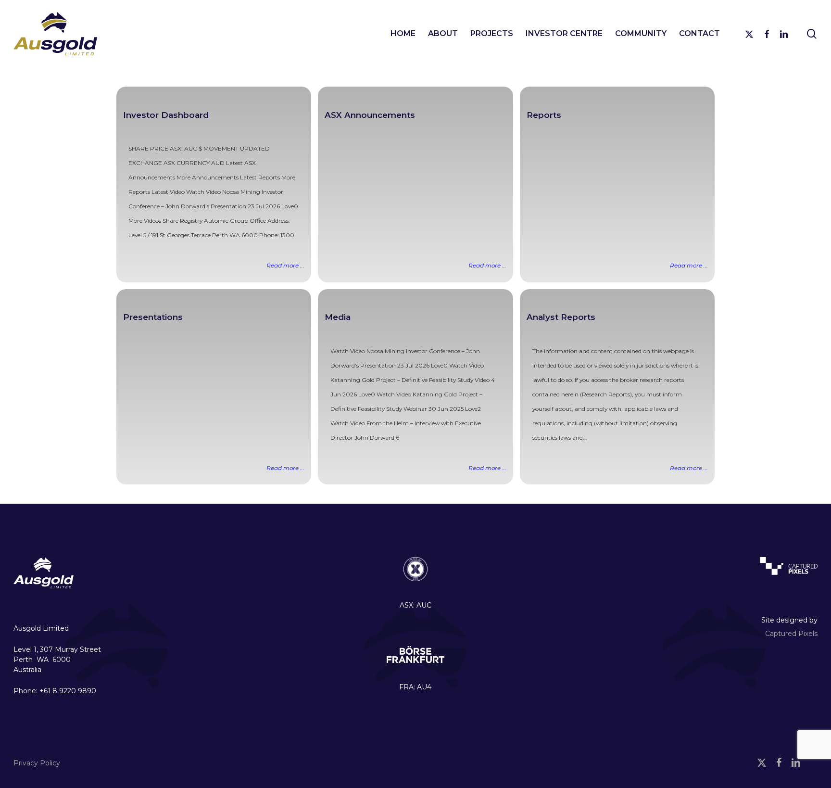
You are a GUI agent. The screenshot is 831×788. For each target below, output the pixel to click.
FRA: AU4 (415, 687)
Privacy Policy (36, 763)
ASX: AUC (415, 605)
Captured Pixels (791, 633)
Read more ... (285, 265)
